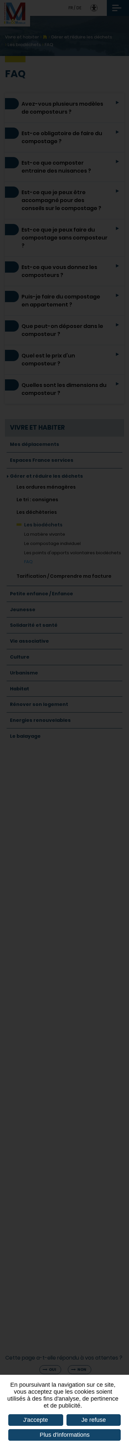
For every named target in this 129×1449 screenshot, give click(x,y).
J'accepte (35, 1420)
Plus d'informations (65, 1434)
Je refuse (93, 1420)
